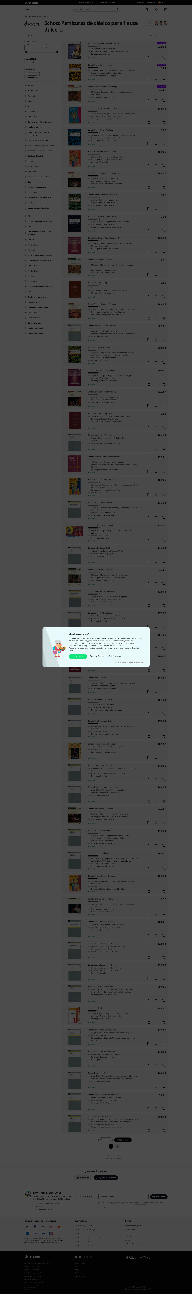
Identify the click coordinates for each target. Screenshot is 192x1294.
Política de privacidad (136, 663)
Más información (114, 656)
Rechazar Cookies (97, 656)
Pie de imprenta (120, 663)
